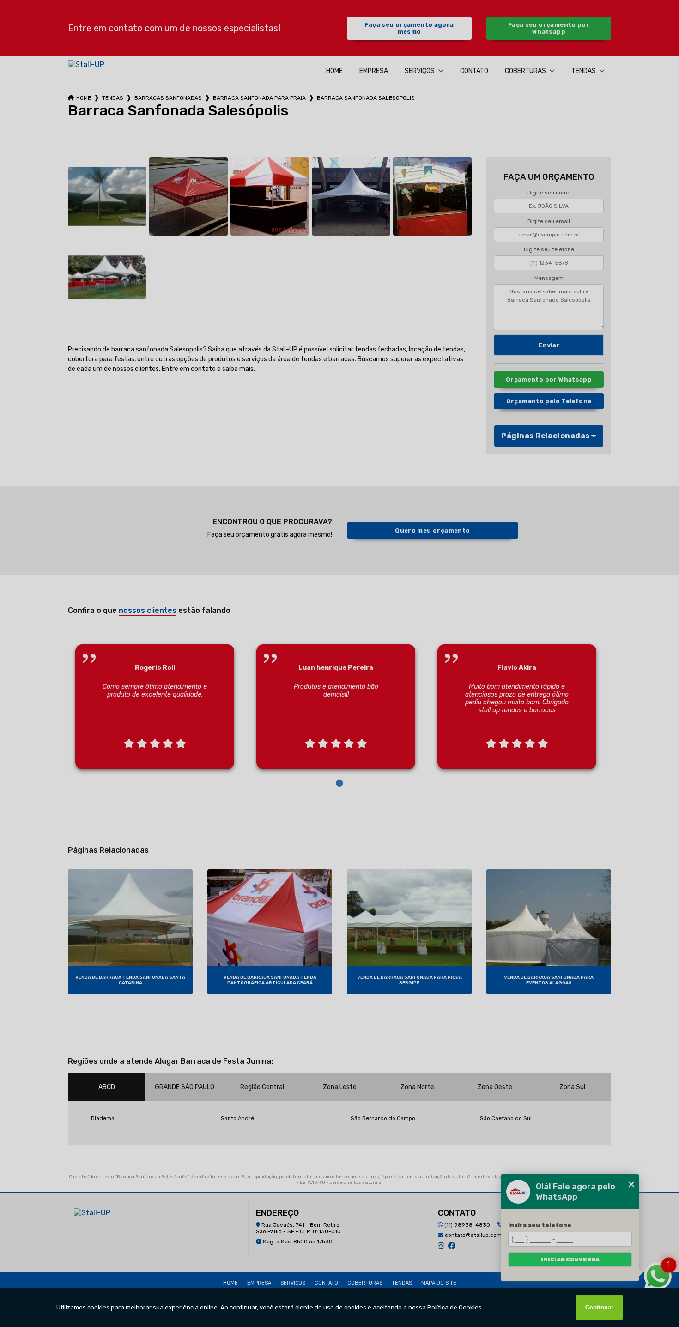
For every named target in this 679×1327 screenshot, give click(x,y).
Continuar (599, 1307)
